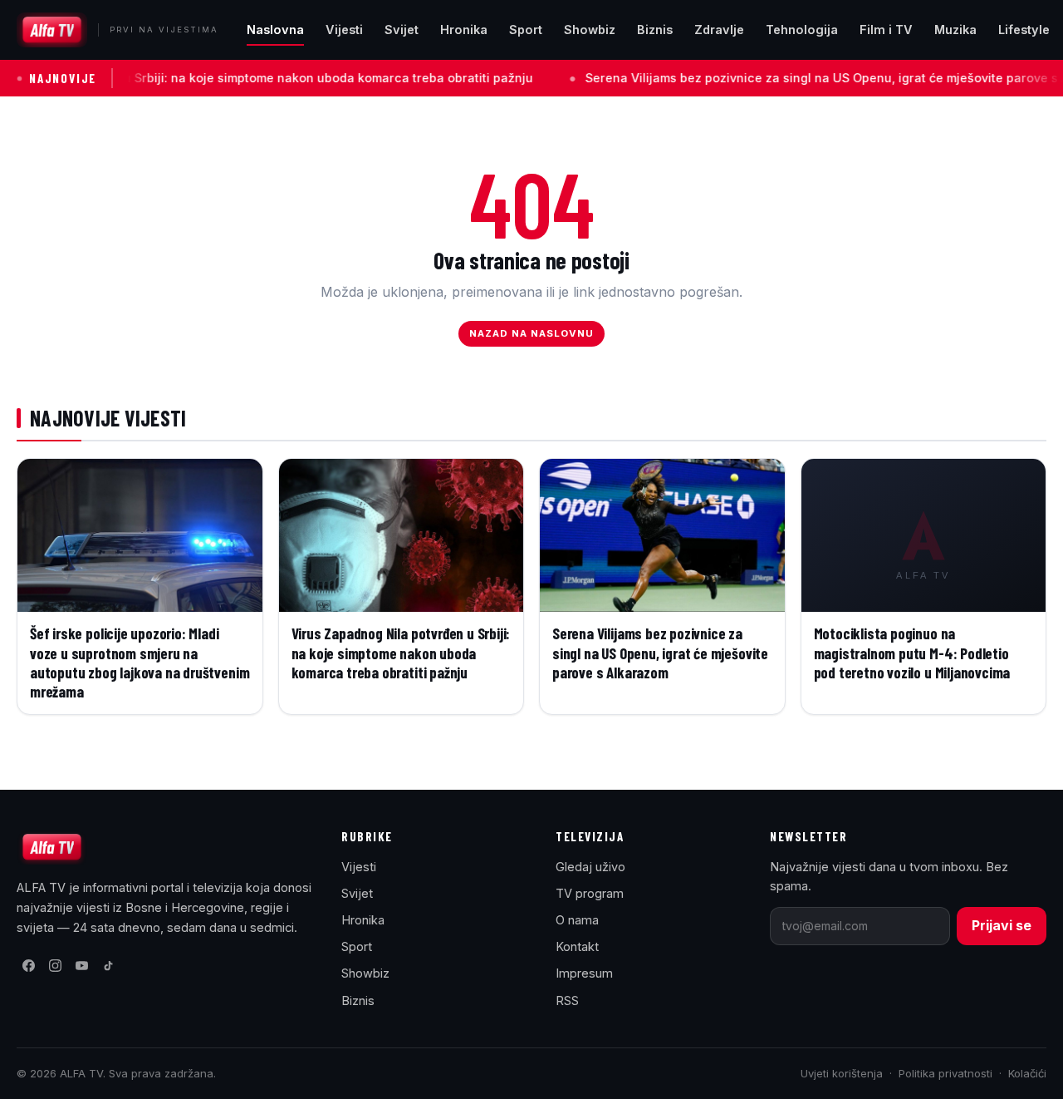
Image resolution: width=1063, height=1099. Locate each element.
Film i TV (886, 29)
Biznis (655, 29)
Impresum (584, 973)
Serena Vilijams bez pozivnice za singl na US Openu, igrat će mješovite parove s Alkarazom (775, 78)
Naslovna (275, 29)
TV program (590, 893)
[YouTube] (81, 966)
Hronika (463, 29)
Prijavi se (1001, 925)
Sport (525, 29)
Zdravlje (719, 29)
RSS (567, 1000)
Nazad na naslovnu (532, 333)
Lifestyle (1024, 29)
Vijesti (344, 29)
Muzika (955, 29)
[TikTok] (108, 966)
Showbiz (589, 29)
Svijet (402, 29)
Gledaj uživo (590, 867)
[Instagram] (54, 966)
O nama (577, 920)
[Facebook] (28, 966)
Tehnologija (802, 29)
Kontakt (577, 946)
